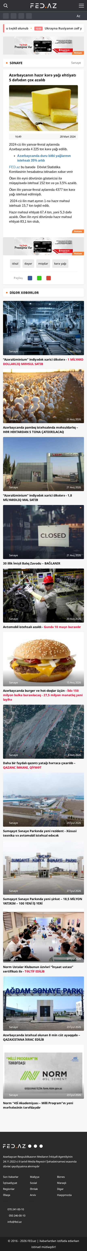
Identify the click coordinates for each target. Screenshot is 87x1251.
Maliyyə (34, 1177)
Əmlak (34, 1189)
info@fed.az (14, 1222)
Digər (60, 1189)
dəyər (28, 263)
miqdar (43, 263)
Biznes (61, 1177)
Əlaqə (6, 1195)
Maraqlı (61, 1183)
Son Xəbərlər (10, 1177)
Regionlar (9, 1189)
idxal (15, 263)
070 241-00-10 (15, 1209)
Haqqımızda (64, 1195)
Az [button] (79, 16)
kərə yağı (60, 263)
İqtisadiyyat (10, 1183)
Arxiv (33, 1195)
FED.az (14, 167)
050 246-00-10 (16, 1215)
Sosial (33, 1183)
